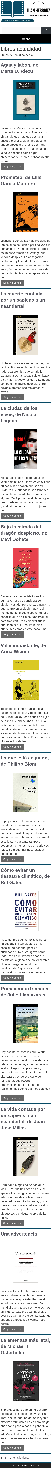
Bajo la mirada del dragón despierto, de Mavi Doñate (24, 533)
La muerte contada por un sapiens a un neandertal (23, 300)
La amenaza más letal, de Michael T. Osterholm (25, 1346)
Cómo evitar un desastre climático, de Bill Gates (25, 876)
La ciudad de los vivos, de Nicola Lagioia (19, 414)
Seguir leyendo (12, 166)
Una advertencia (19, 1234)
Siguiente (25, 1457)
